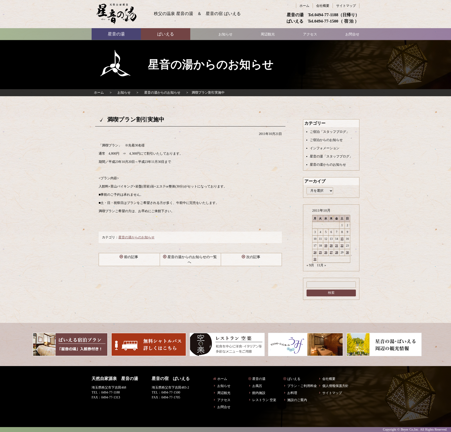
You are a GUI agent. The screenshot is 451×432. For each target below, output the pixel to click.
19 (325, 245)
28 (336, 252)
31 (315, 259)
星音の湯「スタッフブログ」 (331, 156)
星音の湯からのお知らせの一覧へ (192, 259)
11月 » (321, 265)
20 (331, 245)
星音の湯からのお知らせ (162, 92)
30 (347, 252)
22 (342, 245)
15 (342, 239)
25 (320, 252)
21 (336, 245)
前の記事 (131, 257)
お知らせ (124, 92)
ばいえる (116, 14)
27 (331, 252)
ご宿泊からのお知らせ (326, 140)
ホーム (99, 92)
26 (325, 252)
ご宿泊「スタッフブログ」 (329, 132)
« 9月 (310, 265)
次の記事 (253, 257)
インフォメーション (324, 148)
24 (315, 252)
